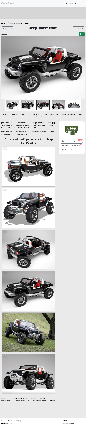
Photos (4, 23)
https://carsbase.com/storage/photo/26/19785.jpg (33, 123)
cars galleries (48, 401)
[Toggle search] (62, 3)
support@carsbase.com (68, 423)
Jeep (11, 23)
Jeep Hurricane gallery (12, 398)
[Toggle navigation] (81, 3)
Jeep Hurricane (22, 23)
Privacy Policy (7, 423)
